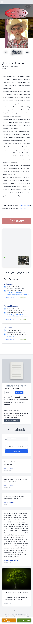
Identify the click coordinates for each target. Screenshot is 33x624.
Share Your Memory (12, 420)
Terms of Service (21, 616)
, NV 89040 (10, 336)
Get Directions (10, 298)
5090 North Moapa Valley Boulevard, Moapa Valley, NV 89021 (18, 293)
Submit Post (16, 451)
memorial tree (24, 205)
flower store (23, 208)
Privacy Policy (11, 616)
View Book (9, 392)
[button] (16, 579)
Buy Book (19, 392)
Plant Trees (23, 298)
